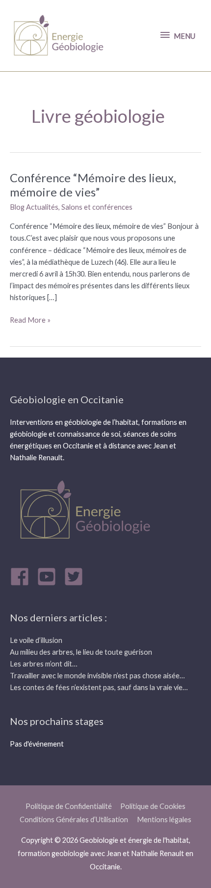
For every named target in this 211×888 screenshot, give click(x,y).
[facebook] (22, 576)
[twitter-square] (76, 576)
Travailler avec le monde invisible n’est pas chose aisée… (97, 675)
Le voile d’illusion (36, 640)
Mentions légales (164, 819)
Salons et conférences (96, 207)
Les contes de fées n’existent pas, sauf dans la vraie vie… (99, 687)
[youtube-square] (49, 576)
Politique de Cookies (152, 806)
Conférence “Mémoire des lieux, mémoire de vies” (93, 185)
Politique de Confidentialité (69, 806)
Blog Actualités (34, 207)
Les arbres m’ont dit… (44, 664)
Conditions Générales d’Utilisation (74, 819)
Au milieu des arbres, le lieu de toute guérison (81, 652)
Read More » (30, 319)
